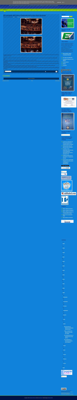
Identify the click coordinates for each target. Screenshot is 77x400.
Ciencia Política (21, 9)
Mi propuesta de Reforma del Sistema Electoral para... (68, 328)
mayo (64, 345)
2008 (64, 367)
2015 (64, 265)
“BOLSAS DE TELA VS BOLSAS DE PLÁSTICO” (68, 146)
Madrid (34, 9)
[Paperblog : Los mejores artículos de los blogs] (64, 175)
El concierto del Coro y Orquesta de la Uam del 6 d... (68, 336)
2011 (64, 283)
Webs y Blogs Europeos (68, 208)
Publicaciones (66, 62)
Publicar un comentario (31, 78)
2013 (64, 274)
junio (64, 323)
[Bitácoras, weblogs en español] (64, 376)
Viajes (39, 9)
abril (64, 350)
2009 (64, 292)
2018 (64, 252)
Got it (63, 2)
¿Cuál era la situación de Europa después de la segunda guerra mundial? (68, 143)
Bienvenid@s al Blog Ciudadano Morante (67, 54)
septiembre (65, 310)
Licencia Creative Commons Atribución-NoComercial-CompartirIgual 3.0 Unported (67, 393)
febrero (64, 358)
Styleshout (40, 397)
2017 (64, 257)
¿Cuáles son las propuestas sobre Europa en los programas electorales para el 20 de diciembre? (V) (68, 151)
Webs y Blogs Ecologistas (68, 210)
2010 (64, 288)
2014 (64, 270)
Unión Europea (11, 9)
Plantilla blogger (45, 397)
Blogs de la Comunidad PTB (67, 215)
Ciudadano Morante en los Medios (68, 60)
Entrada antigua (57, 80)
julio (64, 319)
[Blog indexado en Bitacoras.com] (64, 171)
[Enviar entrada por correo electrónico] (56, 71)
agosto (64, 314)
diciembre (65, 297)
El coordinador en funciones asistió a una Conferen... (68, 341)
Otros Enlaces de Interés (68, 217)
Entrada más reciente (6, 80)
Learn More (59, 2)
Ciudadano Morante (32, 397)
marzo (64, 354)
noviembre (65, 301)
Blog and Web (51, 397)
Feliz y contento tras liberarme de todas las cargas (68, 332)
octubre (65, 306)
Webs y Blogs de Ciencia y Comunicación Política (68, 212)
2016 (64, 261)
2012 (64, 279)
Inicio (4, 9)
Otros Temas (45, 9)
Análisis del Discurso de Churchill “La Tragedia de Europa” (68, 157)
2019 (64, 248)
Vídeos (64, 63)
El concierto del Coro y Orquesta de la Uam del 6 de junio (24, 15)
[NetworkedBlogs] (67, 220)
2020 (64, 243)
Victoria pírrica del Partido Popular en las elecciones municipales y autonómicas (68, 161)
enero (64, 363)
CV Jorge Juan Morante (67, 57)
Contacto (65, 65)
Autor (51, 9)
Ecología (28, 9)
